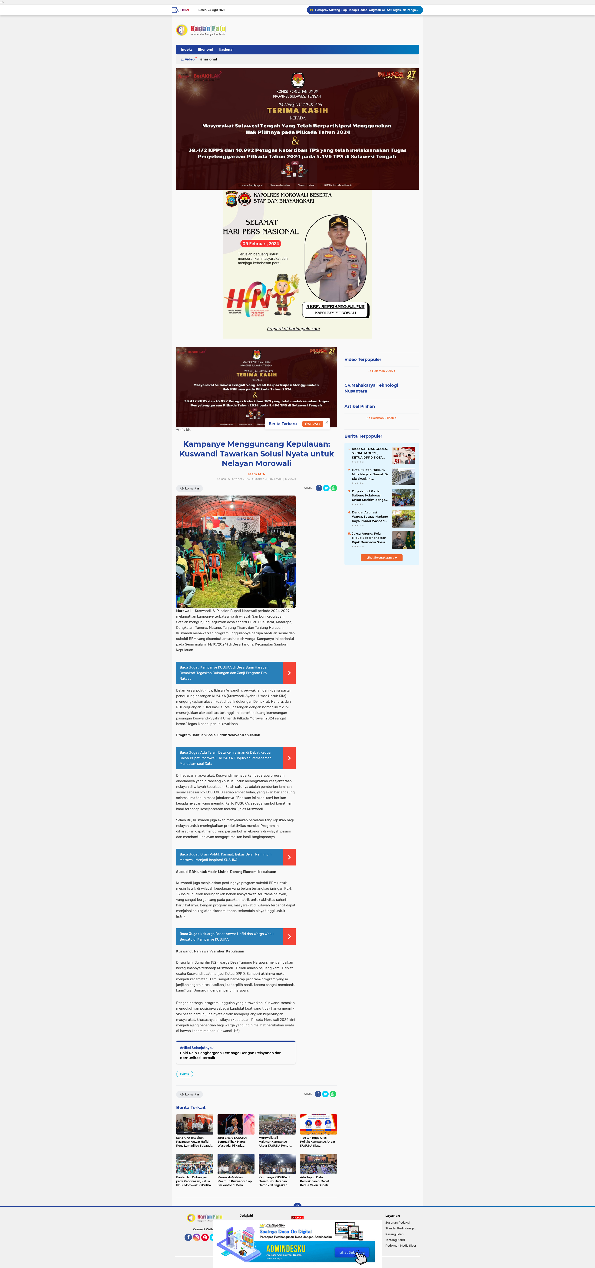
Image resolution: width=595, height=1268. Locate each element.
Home (185, 10)
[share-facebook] (319, 488)
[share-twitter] (326, 488)
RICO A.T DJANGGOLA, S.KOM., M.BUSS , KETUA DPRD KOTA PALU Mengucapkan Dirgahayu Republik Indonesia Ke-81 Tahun (370, 453)
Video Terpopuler (362, 359)
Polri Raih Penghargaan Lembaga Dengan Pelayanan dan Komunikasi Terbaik (230, 1055)
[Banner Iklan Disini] (297, 1243)
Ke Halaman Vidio (380, 371)
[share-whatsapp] (334, 488)
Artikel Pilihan (359, 406)
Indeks (186, 49)
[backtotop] (297, 1207)
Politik (184, 1074)
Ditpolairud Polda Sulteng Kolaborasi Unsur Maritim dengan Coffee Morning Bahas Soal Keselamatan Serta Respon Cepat (369, 495)
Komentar (191, 488)
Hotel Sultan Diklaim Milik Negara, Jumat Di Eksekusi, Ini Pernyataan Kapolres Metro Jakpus (370, 474)
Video (190, 59)
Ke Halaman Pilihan (381, 418)
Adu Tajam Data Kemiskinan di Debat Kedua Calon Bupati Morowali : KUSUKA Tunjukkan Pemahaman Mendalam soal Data (225, 758)
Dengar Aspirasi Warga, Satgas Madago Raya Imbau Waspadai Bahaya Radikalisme (370, 516)
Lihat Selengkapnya (381, 557)
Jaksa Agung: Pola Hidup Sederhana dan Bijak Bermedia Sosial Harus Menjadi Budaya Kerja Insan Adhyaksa (370, 538)
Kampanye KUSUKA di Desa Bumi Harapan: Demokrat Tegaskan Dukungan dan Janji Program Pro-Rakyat (224, 673)
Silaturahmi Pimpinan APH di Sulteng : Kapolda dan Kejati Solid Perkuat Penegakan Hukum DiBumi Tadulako (367, 10)
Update (313, 424)
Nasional (226, 49)
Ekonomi (205, 49)
